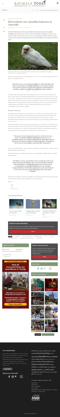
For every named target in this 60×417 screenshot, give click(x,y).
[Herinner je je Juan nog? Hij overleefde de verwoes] (51, 312)
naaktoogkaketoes (12, 98)
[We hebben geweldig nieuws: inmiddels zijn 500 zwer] (37, 284)
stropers (43, 369)
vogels (41, 372)
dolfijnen (33, 356)
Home (33, 10)
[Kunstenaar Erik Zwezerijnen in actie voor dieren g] (51, 284)
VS (43, 372)
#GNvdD (33, 351)
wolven (36, 374)
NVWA (46, 364)
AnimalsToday (10, 27)
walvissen (52, 372)
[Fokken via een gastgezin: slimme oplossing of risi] (37, 298)
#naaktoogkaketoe (13, 238)
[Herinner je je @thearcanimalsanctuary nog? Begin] (51, 298)
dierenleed (33, 353)
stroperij (39, 369)
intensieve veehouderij (49, 359)
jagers (35, 361)
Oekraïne (51, 364)
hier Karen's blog (7, 254)
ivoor (54, 359)
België (48, 350)
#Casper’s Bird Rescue (26, 236)
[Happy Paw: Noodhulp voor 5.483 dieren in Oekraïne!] (37, 312)
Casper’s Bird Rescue (37, 76)
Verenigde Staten (35, 372)
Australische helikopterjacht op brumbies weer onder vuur (49, 212)
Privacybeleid (34, 380)
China (53, 351)
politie (48, 367)
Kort (16, 18)
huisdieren (33, 359)
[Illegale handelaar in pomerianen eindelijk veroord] (51, 325)
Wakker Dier (47, 372)
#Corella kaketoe (38, 236)
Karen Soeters (19, 249)
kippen (52, 361)
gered (37, 356)
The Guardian (14, 188)
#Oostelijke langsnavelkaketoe (26, 238)
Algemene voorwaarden (43, 380)
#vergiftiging (39, 238)
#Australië (17, 236)
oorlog (38, 367)
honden (43, 356)
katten (48, 361)
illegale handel (39, 359)
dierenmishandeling (43, 353)
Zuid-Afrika (39, 374)
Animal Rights (39, 350)
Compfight (23, 73)
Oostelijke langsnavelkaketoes (27, 35)
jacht (32, 361)
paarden (42, 367)
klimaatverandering (37, 364)
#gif (46, 236)
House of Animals (10, 251)
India (44, 359)
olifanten (34, 367)
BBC (12, 184)
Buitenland (11, 18)
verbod (52, 369)
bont (51, 350)
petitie (45, 367)
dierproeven (52, 353)
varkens (47, 369)
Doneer (33, 231)
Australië (54, 33)
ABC (12, 186)
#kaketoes (52, 236)
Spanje (33, 369)
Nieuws (37, 10)
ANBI (50, 380)
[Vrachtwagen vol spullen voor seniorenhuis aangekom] (37, 325)
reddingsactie (53, 367)
